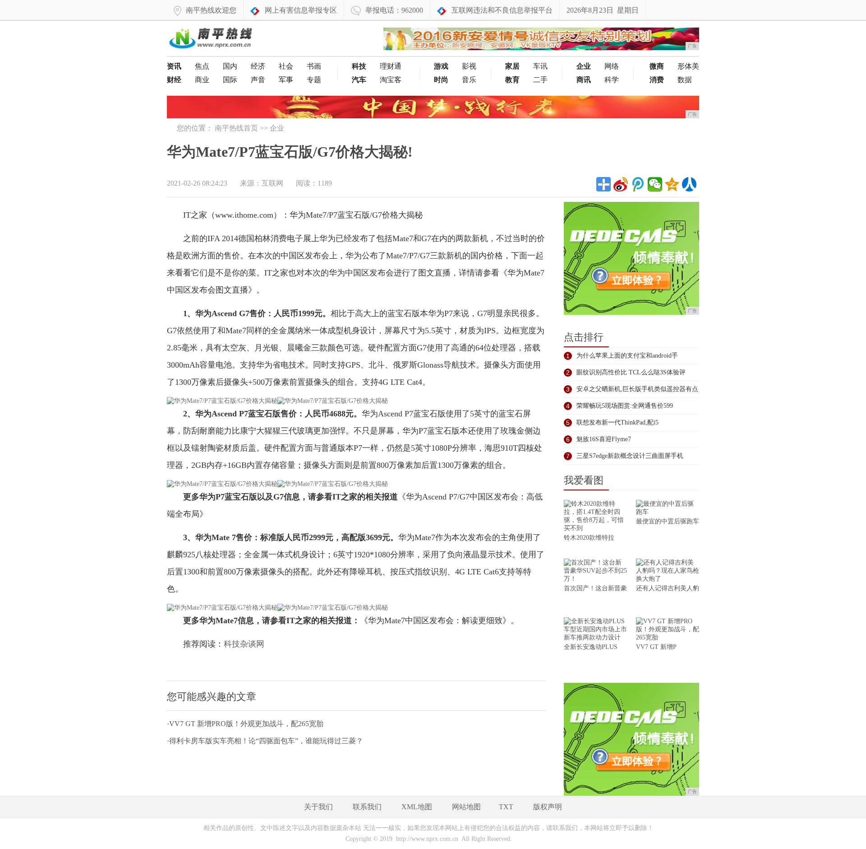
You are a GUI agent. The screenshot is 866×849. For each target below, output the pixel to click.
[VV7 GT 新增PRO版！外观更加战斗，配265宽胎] (667, 630)
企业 (277, 128)
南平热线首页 (236, 128)
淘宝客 (390, 80)
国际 (230, 80)
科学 (611, 80)
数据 (684, 80)
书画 (314, 66)
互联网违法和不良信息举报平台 (502, 10)
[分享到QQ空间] (672, 184)
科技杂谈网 (244, 643)
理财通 (390, 66)
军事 (286, 80)
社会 (286, 66)
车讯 (540, 66)
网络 (611, 66)
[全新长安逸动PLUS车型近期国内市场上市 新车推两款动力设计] (595, 630)
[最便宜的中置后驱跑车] (667, 509)
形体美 (688, 66)
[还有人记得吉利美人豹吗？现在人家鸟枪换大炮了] (667, 571)
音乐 (469, 80)
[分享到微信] (655, 184)
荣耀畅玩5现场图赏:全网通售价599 (624, 405)
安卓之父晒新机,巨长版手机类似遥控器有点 (637, 389)
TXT (506, 807)
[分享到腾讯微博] (638, 184)
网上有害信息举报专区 (301, 10)
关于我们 (318, 807)
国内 (230, 66)
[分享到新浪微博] (620, 184)
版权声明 (547, 807)
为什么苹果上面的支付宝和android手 (627, 355)
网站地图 (466, 807)
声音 (258, 80)
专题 (314, 80)
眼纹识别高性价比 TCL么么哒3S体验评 (631, 372)
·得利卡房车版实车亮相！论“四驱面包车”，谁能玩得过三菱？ (265, 741)
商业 (202, 80)
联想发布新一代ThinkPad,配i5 (617, 422)
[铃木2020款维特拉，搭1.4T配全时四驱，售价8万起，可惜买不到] (595, 517)
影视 (469, 66)
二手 (540, 80)
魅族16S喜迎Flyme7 (603, 439)
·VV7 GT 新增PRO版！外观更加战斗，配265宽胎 (245, 724)
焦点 (202, 66)
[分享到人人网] (689, 184)
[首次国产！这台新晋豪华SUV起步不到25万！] (595, 571)
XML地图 (416, 807)
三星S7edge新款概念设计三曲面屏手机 (629, 455)
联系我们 (367, 807)
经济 (258, 66)
